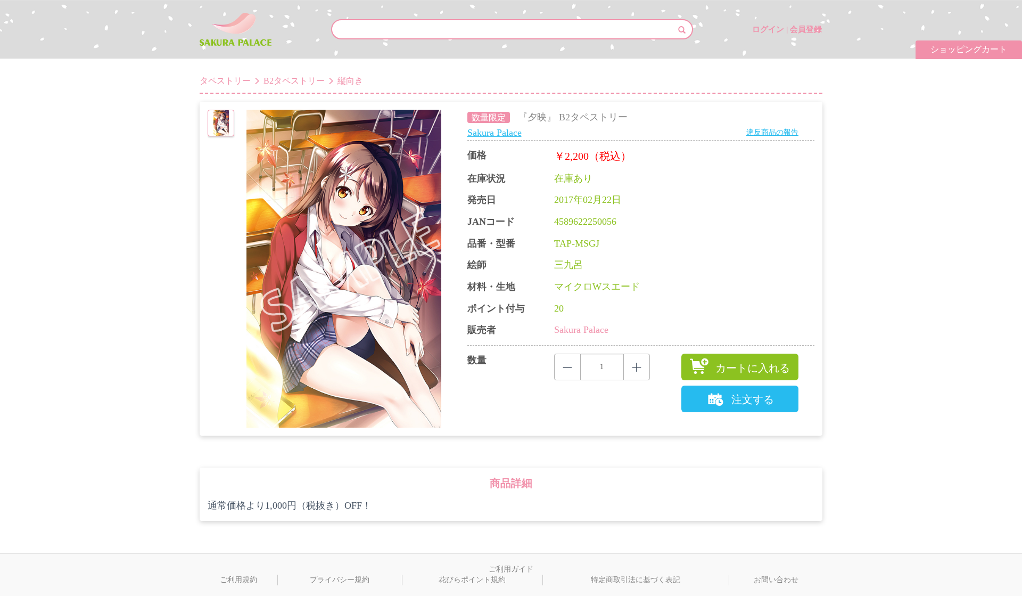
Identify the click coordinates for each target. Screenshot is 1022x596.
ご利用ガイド (511, 569)
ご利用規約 (238, 580)
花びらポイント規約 (472, 580)
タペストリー (225, 80)
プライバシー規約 (339, 580)
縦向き (350, 80)
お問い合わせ (776, 580)
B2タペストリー (294, 80)
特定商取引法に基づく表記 (635, 580)
